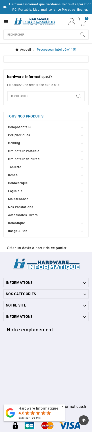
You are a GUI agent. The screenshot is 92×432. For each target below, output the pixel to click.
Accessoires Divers (23, 215)
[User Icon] (71, 21)
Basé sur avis (30, 417)
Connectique (18, 183)
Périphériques (19, 135)
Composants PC (20, 127)
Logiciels (15, 191)
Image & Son (17, 231)
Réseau (14, 175)
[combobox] (40, 34)
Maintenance (18, 199)
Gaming (14, 143)
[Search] (82, 34)
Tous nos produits (25, 116)
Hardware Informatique (38, 408)
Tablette (14, 167)
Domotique (16, 223)
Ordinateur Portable (23, 151)
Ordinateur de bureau (25, 159)
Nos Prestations (20, 207)
